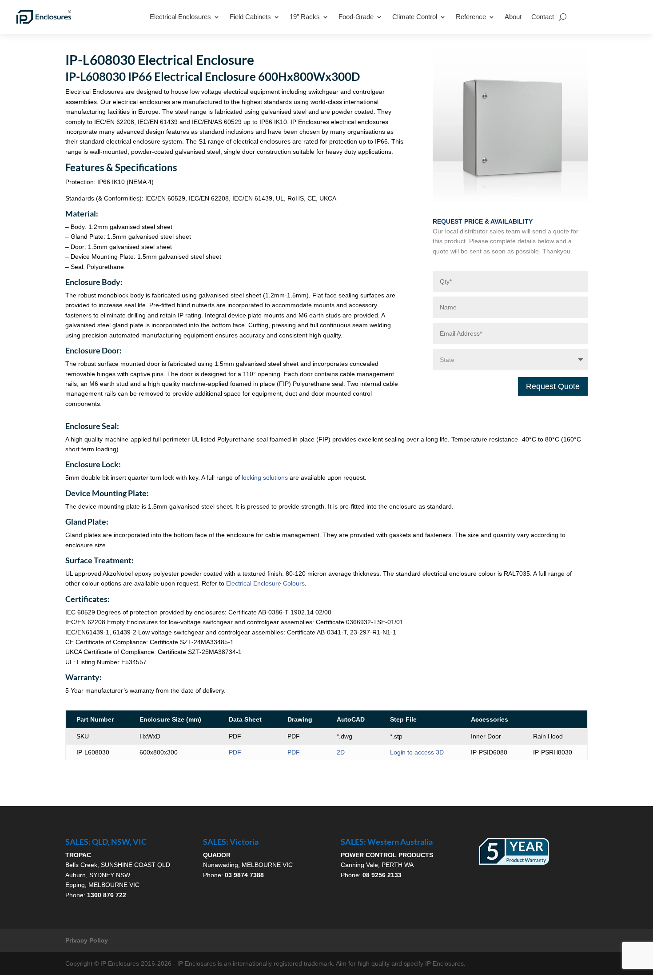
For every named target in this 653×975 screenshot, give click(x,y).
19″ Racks (305, 16)
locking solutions (265, 477)
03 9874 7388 (244, 875)
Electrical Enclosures (180, 16)
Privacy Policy (86, 940)
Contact (542, 16)
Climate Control (414, 16)
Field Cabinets (250, 16)
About (513, 16)
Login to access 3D (417, 752)
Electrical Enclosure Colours (265, 583)
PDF (235, 752)
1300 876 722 (106, 895)
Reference (471, 16)
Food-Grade (356, 16)
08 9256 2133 (382, 875)
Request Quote (553, 386)
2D (341, 752)
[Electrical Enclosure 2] (510, 199)
